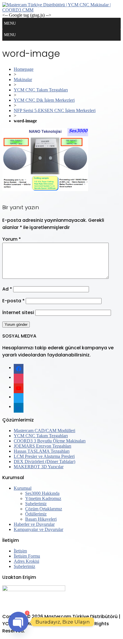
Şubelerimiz (36, 503)
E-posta (13, 300)
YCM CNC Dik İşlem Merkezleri (44, 100)
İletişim (20, 550)
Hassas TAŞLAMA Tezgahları (42, 451)
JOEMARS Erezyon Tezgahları (42, 446)
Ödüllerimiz (36, 513)
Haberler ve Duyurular (34, 524)
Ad (7, 289)
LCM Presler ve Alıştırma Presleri (44, 456)
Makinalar (23, 79)
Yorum (11, 239)
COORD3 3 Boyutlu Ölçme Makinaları (50, 440)
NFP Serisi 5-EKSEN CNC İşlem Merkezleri (55, 110)
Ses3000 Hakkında (42, 493)
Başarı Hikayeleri (41, 519)
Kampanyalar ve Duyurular (38, 529)
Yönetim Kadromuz (43, 498)
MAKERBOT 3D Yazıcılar (39, 466)
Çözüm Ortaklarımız (43, 508)
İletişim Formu (27, 556)
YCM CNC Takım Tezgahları (41, 89)
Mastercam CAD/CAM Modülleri (44, 430)
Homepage (23, 69)
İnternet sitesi (18, 312)
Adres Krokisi (26, 561)
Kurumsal (22, 488)
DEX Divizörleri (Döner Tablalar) (44, 461)
